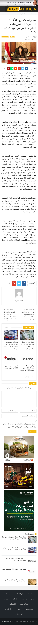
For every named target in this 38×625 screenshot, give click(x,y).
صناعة (6, 599)
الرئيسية (30, 594)
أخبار (8, 36)
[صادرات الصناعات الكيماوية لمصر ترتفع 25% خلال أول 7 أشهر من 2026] (11, 335)
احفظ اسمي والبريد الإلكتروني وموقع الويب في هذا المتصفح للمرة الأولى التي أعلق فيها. (19, 425)
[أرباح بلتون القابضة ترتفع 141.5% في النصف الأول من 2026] (27, 359)
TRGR (3, 621)
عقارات (15, 599)
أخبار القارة (8, 594)
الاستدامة (12, 604)
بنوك (32, 599)
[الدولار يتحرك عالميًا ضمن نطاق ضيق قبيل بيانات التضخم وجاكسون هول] (27, 335)
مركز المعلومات (19, 614)
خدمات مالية (24, 604)
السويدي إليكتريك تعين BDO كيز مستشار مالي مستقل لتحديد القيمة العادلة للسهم (10, 316)
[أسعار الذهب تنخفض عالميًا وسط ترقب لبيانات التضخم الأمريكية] (32, 582)
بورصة (24, 599)
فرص (18, 609)
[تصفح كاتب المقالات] (19, 293)
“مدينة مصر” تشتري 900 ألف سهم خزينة (14, 569)
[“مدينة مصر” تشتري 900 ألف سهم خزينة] (11, 359)
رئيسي (3, 36)
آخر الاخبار (12, 36)
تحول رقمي (29, 609)
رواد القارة (8, 609)
